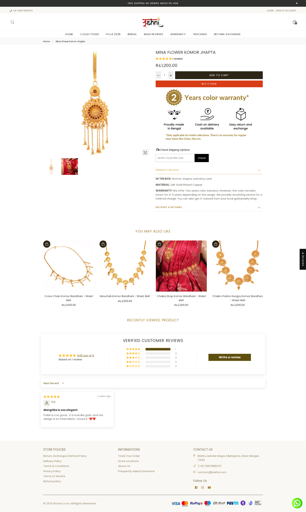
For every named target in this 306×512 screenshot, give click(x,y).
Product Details (167, 169)
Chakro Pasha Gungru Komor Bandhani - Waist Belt (237, 298)
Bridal (132, 34)
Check (202, 158)
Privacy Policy (52, 471)
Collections (89, 34)
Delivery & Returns (169, 207)
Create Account (286, 10)
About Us (124, 466)
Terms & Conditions (56, 466)
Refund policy (52, 481)
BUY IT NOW (209, 83)
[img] (52, 396)
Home (69, 34)
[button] (164, 58)
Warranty (178, 34)
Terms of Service (54, 476)
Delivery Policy (52, 461)
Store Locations (128, 461)
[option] (96, 103)
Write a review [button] (230, 357)
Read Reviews (153, 34)
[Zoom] (145, 152)
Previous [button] (47, 103)
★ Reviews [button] (303, 259)
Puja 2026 (113, 34)
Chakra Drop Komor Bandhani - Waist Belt (181, 298)
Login (270, 10)
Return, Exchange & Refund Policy (64, 456)
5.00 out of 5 (85, 355)
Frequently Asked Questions (136, 471)
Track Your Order (129, 456)
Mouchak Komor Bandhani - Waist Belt (125, 296)
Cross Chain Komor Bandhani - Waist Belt (68, 298)
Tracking (200, 34)
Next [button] (146, 103)
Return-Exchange (227, 34)
